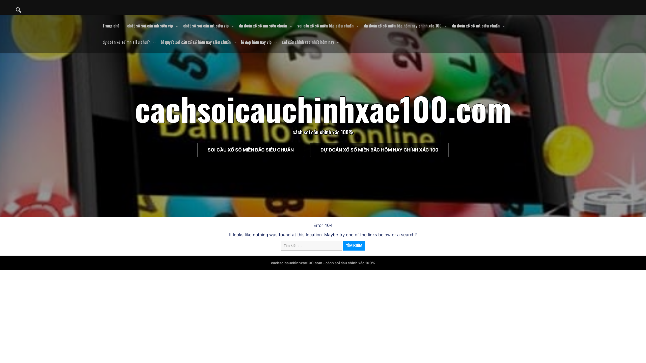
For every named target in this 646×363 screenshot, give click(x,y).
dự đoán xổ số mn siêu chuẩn (263, 26)
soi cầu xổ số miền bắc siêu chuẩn (325, 26)
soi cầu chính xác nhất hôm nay (308, 42)
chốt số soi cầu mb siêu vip (150, 26)
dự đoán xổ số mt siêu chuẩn (476, 26)
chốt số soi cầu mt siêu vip (206, 26)
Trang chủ (110, 26)
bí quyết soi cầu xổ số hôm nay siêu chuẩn (196, 42)
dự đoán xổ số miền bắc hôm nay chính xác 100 (403, 26)
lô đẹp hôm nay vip (256, 42)
